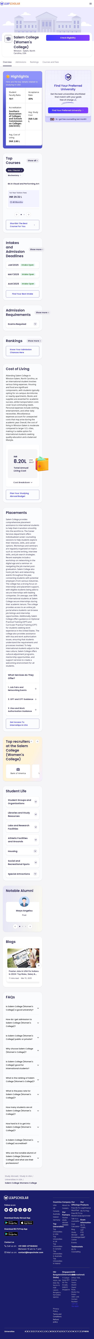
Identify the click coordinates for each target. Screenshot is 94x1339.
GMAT (82, 1237)
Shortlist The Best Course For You (18, 225)
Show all (32, 160)
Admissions (21, 62)
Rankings (34, 62)
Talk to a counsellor (75, 1220)
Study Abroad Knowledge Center (75, 1236)
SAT (82, 1230)
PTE (82, 1232)
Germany (56, 1220)
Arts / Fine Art (15, 170)
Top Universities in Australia (57, 1253)
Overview (7, 62)
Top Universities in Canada (57, 1246)
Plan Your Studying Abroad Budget (19, 495)
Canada (56, 1211)
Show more (35, 249)
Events (74, 1242)
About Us (66, 1205)
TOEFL (83, 1227)
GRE (82, 1235)
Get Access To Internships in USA (19, 724)
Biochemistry (14, 175)
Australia (56, 1214)
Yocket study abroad (65, 1219)
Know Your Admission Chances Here (21, 351)
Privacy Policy (56, 1310)
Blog (73, 1229)
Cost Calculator (75, 1225)
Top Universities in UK (57, 1238)
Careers (65, 1208)
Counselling (76, 1252)
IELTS (73, 1249)
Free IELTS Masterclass (76, 1214)
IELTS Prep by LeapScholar (85, 1213)
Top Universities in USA (57, 1231)
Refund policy (56, 1320)
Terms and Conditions (57, 1315)
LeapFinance (85, 1208)
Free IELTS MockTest (75, 1209)
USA (54, 1205)
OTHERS (85, 1331)
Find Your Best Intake (22, 293)
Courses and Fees (51, 62)
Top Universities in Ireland (57, 1260)
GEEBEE (65, 1225)
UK (54, 1208)
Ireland (56, 1217)
